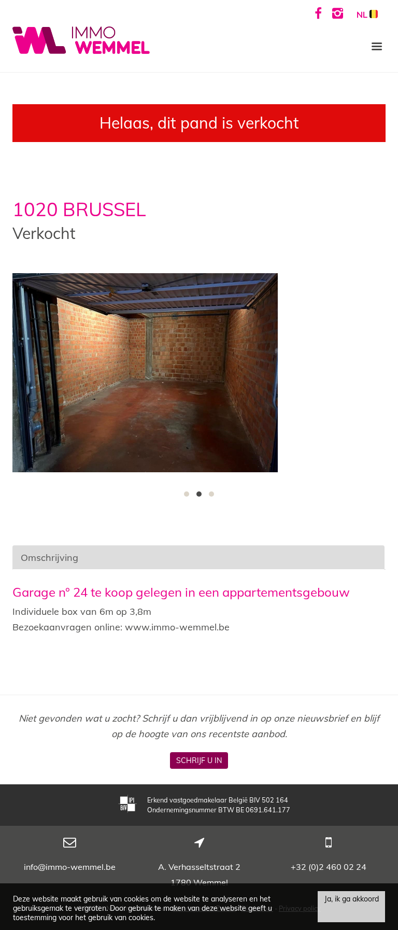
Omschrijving (49, 557)
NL (363, 14)
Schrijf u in (199, 760)
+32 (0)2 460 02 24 (328, 867)
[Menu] (377, 45)
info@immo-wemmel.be (70, 867)
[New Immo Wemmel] (81, 39)
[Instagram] (338, 13)
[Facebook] (318, 13)
